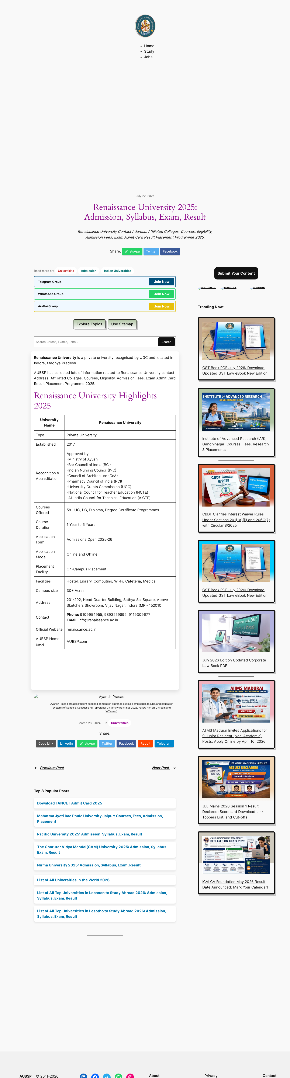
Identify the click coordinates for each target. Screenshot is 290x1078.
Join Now (162, 281)
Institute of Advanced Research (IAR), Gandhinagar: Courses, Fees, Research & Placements (235, 444)
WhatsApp (132, 251)
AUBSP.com (77, 641)
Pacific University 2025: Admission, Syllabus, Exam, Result (89, 834)
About (154, 1076)
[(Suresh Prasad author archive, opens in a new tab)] (262, 287)
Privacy (211, 1076)
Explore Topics (89, 324)
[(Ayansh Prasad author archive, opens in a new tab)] (233, 287)
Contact (269, 1076)
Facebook (170, 251)
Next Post (161, 768)
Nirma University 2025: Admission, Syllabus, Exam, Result (89, 865)
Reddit (145, 743)
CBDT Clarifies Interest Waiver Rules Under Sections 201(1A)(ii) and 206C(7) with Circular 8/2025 (236, 519)
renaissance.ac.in (81, 629)
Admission (89, 270)
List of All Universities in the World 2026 (73, 880)
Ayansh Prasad (112, 697)
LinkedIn (160, 707)
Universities (66, 270)
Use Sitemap (122, 324)
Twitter (151, 251)
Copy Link (45, 743)
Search (166, 342)
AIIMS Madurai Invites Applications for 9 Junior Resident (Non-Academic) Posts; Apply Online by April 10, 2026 (234, 736)
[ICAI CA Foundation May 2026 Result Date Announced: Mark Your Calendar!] (236, 856)
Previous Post (52, 768)
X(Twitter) (111, 711)
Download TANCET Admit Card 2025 (69, 803)
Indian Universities (117, 270)
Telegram (164, 743)
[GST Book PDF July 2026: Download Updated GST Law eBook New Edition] (236, 341)
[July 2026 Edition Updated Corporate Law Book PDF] (236, 634)
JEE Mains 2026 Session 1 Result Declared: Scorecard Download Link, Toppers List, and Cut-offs (233, 811)
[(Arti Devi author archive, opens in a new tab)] (207, 287)
